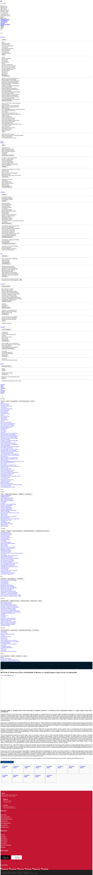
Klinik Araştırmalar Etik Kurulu (8, 118)
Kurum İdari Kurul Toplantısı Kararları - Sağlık (12, 280)
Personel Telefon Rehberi (7, 372)
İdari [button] (2, 253)
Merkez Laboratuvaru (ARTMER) (9, 318)
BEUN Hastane (4, 840)
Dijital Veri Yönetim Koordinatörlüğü (10, 82)
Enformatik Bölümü (6, 241)
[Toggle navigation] (2, 33)
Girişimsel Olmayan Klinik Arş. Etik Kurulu (11, 114)
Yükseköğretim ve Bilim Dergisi (9, 300)
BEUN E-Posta (4, 838)
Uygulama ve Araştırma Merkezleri (9, 310)
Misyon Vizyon (5, 59)
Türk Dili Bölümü (5, 242)
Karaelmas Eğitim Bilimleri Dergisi (9, 291)
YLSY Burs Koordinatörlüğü (8, 98)
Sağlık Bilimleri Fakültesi (7, 218)
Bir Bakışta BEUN (6, 70)
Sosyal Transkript (5, 185)
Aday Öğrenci (5, 180)
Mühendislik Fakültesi (6, 217)
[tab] (3, 401)
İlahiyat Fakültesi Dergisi (7, 290)
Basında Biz (4, 74)
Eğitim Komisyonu (6, 108)
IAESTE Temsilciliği (6, 84)
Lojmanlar (4, 335)
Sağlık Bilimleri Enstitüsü (7, 198)
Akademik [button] (3, 192)
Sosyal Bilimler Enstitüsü (7, 199)
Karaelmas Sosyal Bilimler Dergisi (9, 295)
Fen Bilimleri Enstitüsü (7, 197)
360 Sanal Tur (5, 72)
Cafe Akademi (5, 333)
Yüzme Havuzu (5, 339)
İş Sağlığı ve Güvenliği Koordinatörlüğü (10, 85)
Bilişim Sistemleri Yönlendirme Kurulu (10, 106)
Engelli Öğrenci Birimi (6, 181)
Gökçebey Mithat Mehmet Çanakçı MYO (11, 233)
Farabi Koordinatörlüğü (7, 160)
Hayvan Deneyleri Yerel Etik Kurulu (9, 113)
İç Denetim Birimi (5, 50)
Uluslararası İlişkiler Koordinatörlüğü (10, 164)
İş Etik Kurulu (5, 111)
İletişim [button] (2, 363)
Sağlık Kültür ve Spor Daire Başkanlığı (10, 273)
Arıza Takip (4, 351)
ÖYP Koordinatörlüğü (6, 90)
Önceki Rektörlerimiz (6, 58)
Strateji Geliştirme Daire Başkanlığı (9, 272)
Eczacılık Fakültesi (6, 206)
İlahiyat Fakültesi (5, 212)
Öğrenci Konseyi (5, 184)
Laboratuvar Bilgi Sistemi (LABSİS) (9, 316)
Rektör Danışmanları (6, 49)
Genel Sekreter (5, 47)
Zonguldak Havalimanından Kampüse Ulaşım (11, 380)
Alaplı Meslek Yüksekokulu (8, 227)
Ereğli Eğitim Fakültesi (7, 207)
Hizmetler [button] (3, 327)
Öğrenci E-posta (5, 171)
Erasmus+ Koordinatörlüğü (7, 159)
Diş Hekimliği (4, 843)
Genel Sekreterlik (5, 259)
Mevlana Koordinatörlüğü (7, 162)
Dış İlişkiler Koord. (5, 827)
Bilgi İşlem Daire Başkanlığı (8, 266)
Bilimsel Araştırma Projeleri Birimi (9, 311)
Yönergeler (4, 154)
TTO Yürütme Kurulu (6, 125)
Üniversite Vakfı (4, 821)
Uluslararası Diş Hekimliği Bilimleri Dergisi (11, 297)
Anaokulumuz (5, 332)
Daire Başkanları (5, 52)
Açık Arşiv (3, 834)
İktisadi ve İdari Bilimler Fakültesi (9, 211)
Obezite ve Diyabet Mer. (6, 845)
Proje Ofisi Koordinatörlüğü (8, 93)
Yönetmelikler (5, 152)
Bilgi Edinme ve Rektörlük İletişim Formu (11, 376)
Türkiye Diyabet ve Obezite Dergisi (9, 296)
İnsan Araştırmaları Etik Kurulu (8, 110)
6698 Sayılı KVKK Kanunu (8, 134)
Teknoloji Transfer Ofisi (7, 312)
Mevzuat (3, 63)
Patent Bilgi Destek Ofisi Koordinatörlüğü (11, 91)
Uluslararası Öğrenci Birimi (7, 161)
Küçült (3, 675)
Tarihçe (3, 57)
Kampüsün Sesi (5, 305)
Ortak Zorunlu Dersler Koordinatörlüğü (10, 89)
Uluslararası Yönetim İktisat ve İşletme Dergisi (12, 298)
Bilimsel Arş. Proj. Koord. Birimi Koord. (10, 78)
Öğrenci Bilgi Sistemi (5, 816)
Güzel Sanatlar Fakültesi (7, 209)
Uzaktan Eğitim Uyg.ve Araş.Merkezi (10, 347)
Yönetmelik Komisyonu (7, 129)
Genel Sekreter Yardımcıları (7, 48)
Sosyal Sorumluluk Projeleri (8, 183)
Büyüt (11, 675)
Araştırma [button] (3, 283)
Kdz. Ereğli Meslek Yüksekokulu (9, 234)
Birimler (3, 368)
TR (2, 26)
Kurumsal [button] (3, 37)
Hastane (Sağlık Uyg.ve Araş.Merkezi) (10, 343)
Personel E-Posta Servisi (7, 337)
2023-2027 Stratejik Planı (7, 64)
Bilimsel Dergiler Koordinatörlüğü (9, 79)
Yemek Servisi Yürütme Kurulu (8, 127)
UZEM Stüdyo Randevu (7, 352)
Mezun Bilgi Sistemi (6, 174)
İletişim (36, 873)
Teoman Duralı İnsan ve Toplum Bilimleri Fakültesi (13, 220)
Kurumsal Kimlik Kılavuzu (7, 69)
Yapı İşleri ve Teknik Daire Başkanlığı (10, 274)
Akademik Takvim (6, 147)
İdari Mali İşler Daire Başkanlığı (8, 267)
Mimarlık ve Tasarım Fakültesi (8, 215)
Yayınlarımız (4, 306)
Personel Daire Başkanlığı (7, 271)
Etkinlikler (4, 304)
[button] (4, 39)
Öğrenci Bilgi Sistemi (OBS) (8, 149)
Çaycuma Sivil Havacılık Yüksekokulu (10, 246)
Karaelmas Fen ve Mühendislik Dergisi (10, 292)
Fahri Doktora (5, 73)
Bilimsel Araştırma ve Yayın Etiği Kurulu (10, 105)
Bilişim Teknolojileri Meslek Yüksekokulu (11, 228)
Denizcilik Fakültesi (6, 203)
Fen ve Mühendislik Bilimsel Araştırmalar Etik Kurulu (13, 109)
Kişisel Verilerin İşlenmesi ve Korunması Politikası (12, 135)
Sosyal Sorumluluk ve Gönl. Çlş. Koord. (10, 94)
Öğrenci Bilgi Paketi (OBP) (8, 150)
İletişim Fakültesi (5, 213)
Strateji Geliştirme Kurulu (7, 122)
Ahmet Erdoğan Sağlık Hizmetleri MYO (10, 226)
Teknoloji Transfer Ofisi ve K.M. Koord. (10, 96)
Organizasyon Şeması (6, 53)
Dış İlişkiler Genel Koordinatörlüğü (9, 158)
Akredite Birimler (5, 62)
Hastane (31, 873)
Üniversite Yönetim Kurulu (7, 46)
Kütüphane (3, 847)
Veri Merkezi (4, 358)
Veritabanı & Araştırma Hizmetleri (9, 319)
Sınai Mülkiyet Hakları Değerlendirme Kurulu (11, 124)
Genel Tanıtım (5, 61)
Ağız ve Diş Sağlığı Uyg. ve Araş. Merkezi (11, 344)
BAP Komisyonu (5, 104)
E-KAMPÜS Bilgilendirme (7, 353)
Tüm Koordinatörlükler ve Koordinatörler (11, 99)
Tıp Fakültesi (4, 222)
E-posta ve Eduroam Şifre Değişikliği (10, 173)
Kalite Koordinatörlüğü (7, 87)
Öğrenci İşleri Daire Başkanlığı (8, 151)
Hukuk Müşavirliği (6, 261)
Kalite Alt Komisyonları (7, 116)
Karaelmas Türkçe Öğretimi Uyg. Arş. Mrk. (11, 169)
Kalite (2, 141)
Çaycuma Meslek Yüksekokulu (8, 230)
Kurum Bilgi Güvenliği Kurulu (8, 121)
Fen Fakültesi (4, 208)
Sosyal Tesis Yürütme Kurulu (8, 119)
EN (1, 28)
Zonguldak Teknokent (6, 323)
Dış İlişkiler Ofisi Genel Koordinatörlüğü (10, 80)
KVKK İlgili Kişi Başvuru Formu (9, 137)
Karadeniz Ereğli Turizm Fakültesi (9, 214)
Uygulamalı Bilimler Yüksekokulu (9, 248)
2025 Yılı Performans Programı (8, 67)
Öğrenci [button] (2, 142)
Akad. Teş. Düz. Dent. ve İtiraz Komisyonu (11, 103)
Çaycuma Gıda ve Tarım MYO (8, 229)
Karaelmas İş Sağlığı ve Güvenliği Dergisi (11, 293)
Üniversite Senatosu (6, 44)
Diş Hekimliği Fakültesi (7, 204)
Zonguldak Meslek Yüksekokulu (9, 235)
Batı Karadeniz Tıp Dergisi (7, 288)
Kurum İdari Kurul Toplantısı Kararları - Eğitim (12, 278)
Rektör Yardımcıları (6, 43)
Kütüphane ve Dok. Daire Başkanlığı (10, 268)
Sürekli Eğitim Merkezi (7, 345)
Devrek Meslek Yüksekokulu (8, 232)
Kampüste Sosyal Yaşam (7, 179)
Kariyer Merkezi (5, 170)
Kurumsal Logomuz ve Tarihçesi (9, 68)
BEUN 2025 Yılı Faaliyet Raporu (9, 65)
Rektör (3, 42)
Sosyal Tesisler (5, 338)
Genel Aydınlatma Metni (7, 136)
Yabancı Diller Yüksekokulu (8, 249)
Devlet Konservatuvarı (6, 247)
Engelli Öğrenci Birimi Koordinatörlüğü (10, 83)
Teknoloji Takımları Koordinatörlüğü (9, 95)
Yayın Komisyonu (5, 126)
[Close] (1, 36)
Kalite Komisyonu (6, 115)
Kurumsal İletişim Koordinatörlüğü (9, 88)
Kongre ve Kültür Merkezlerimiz (9, 334)
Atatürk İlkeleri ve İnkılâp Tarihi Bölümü (10, 239)
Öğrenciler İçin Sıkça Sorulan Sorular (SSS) (11, 175)
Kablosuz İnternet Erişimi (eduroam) (9, 360)
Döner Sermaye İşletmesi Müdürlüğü (9, 258)
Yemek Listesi (5, 354)
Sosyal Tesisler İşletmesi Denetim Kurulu (10, 120)
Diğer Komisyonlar (6, 130)
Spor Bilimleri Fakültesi (7, 219)
